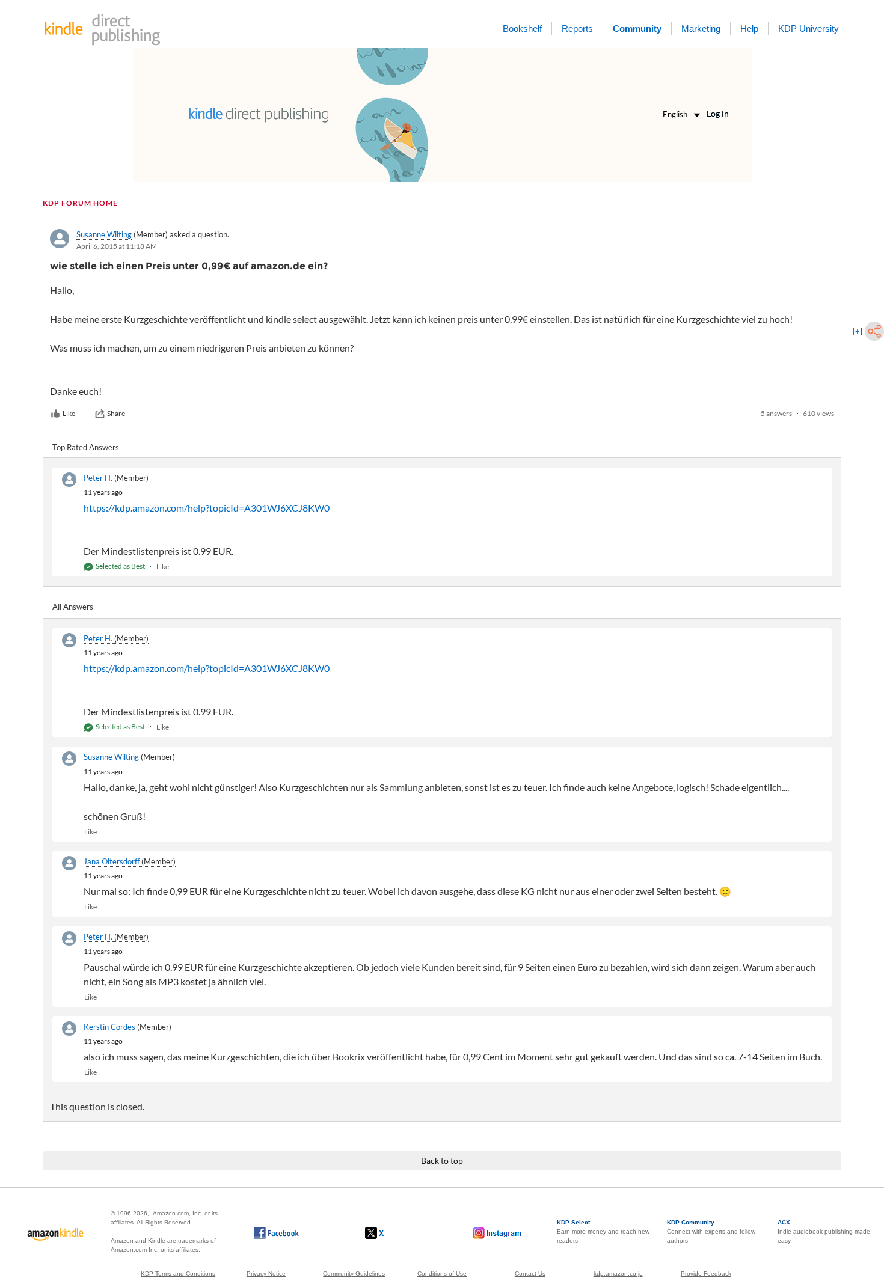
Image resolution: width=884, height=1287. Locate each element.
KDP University (808, 28)
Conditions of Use (442, 1273)
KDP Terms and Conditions (178, 1273)
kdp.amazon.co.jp (618, 1273)
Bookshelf (522, 28)
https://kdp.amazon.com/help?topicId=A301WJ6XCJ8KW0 (207, 507)
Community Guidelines (354, 1273)
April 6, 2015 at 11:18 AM (116, 246)
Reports (577, 28)
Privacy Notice (266, 1273)
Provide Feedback (706, 1273)
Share (116, 413)
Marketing (700, 28)
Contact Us (530, 1273)
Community (637, 28)
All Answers (72, 606)
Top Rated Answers (85, 447)
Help (749, 28)
